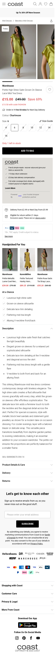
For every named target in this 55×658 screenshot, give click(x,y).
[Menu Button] (4, 4)
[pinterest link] (24, 638)
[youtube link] (38, 638)
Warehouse (8, 85)
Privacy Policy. (36, 544)
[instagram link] (17, 638)
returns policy (40, 218)
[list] (27, 53)
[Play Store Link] (27, 625)
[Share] (51, 20)
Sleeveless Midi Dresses (24, 21)
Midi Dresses (7, 21)
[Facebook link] (31, 638)
